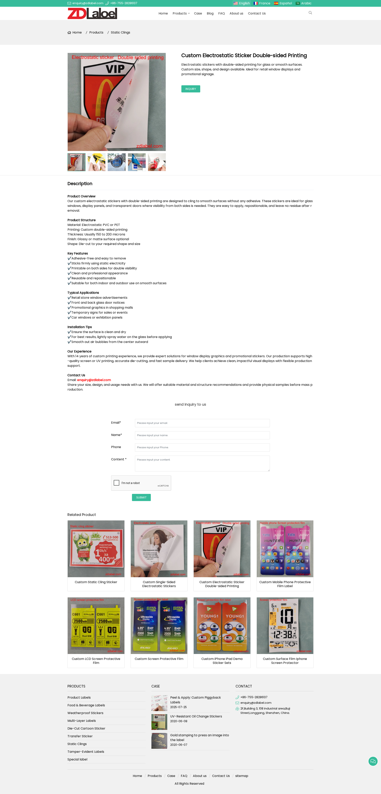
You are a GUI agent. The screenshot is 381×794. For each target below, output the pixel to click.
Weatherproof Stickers (85, 713)
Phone (116, 447)
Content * (119, 459)
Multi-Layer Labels (81, 720)
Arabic (306, 3)
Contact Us (257, 13)
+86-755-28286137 (123, 3)
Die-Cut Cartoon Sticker (86, 728)
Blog (210, 13)
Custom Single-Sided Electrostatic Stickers (159, 584)
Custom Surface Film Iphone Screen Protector (285, 661)
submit (141, 497)
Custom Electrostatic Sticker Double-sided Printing (221, 584)
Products (180, 13)
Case (198, 13)
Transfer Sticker (80, 736)
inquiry (191, 89)
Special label (77, 759)
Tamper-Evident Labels (85, 751)
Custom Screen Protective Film (159, 659)
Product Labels (79, 697)
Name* (116, 435)
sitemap (241, 776)
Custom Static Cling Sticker (96, 582)
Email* (116, 422)
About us (236, 13)
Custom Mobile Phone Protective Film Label (285, 584)
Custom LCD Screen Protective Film (96, 661)
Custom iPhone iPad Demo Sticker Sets (222, 661)
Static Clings (120, 32)
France (264, 3)
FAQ (221, 13)
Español (286, 3)
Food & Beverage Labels (86, 705)
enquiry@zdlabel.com (87, 3)
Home (163, 13)
